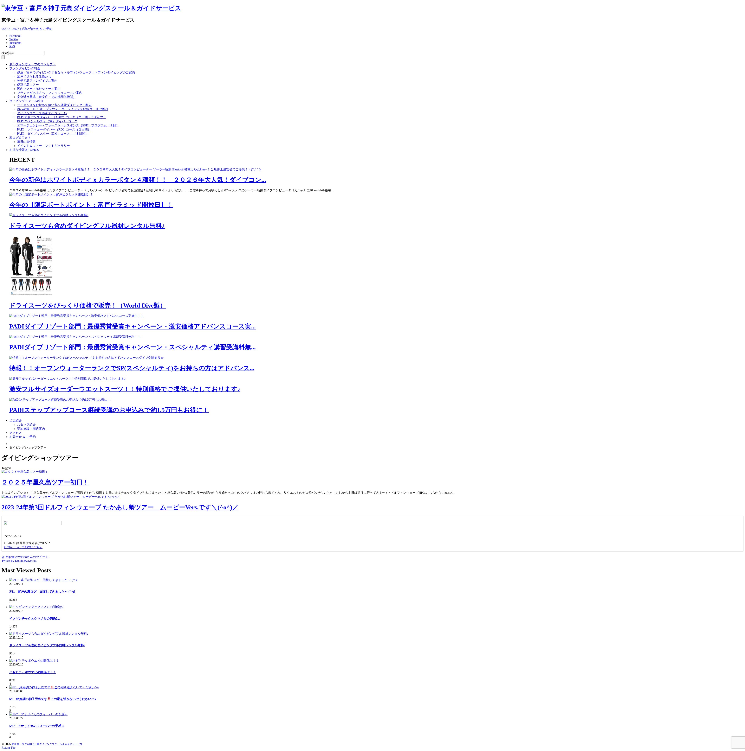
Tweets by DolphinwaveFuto (19, 560)
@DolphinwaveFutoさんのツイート (25, 556)
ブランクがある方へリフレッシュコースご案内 (49, 92)
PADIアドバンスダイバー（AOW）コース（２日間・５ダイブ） (61, 117)
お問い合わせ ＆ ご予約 (36, 28)
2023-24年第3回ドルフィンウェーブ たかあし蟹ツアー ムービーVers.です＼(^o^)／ (120, 507)
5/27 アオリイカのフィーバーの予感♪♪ (36, 726)
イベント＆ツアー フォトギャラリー (43, 145)
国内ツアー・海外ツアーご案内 (39, 88)
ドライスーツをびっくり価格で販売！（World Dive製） (87, 305)
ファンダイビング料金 (24, 68)
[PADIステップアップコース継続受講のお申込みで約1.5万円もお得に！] (59, 399)
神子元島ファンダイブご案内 (37, 80)
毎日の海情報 (26, 141)
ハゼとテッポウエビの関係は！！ (32, 672)
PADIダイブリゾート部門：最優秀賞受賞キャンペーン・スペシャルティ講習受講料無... (132, 347)
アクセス (15, 432)
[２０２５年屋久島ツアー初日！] (25, 471)
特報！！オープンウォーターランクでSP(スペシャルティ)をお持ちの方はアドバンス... (131, 368)
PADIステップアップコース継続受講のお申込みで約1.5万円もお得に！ (109, 409)
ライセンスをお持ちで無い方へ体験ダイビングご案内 (54, 105)
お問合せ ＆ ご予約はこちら (23, 547)
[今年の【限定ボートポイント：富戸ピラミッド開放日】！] (51, 194)
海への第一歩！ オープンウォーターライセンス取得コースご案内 (62, 109)
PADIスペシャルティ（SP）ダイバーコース (47, 121)
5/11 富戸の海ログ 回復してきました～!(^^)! (42, 591)
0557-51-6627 (10, 28)
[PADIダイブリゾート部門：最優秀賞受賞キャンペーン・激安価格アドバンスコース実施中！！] (76, 315)
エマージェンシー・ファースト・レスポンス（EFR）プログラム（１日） (68, 125)
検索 (5, 53)
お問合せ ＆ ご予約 (22, 436)
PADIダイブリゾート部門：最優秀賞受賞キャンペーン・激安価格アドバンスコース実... (132, 326)
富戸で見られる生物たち (34, 76)
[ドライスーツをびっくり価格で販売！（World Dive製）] (32, 295)
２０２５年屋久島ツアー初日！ (45, 482)
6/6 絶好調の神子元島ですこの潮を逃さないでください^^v (52, 699)
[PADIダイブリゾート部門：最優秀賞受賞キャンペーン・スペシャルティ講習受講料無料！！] (75, 336)
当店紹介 (15, 420)
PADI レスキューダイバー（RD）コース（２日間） (54, 129)
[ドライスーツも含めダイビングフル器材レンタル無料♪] (48, 215)
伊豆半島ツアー (28, 84)
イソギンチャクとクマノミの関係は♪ (35, 618)
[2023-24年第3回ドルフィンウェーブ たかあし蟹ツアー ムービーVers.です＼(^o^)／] (61, 496)
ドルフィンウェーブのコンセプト (32, 64)
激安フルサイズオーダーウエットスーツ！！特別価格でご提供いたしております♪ (124, 388)
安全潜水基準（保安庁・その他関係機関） (46, 97)
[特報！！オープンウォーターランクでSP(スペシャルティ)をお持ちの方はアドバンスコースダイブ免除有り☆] (86, 357)
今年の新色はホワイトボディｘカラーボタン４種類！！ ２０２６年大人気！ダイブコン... (137, 179)
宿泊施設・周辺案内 (31, 428)
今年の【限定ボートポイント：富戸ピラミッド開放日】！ (91, 204)
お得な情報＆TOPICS (24, 149)
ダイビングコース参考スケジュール (42, 113)
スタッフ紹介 (26, 424)
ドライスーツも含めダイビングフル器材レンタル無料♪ (87, 225)
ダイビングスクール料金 (26, 101)
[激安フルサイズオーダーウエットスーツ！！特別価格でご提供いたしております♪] (67, 378)
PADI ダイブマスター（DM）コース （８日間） (52, 133)
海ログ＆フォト (20, 137)
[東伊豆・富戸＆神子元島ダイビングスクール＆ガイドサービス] (91, 8)
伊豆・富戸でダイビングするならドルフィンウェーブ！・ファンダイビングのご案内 (76, 72)
